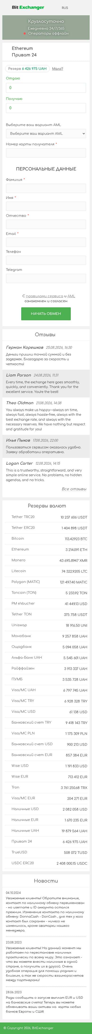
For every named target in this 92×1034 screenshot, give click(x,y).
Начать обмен (46, 314)
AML (71, 296)
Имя (9, 198)
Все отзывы (74, 489)
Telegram (14, 270)
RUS (65, 8)
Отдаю (13, 78)
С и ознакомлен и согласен (48, 298)
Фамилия (14, 180)
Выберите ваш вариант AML (33, 125)
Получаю (14, 99)
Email (11, 234)
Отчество (16, 216)
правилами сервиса (44, 296)
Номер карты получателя (30, 144)
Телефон (13, 252)
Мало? (57, 69)
